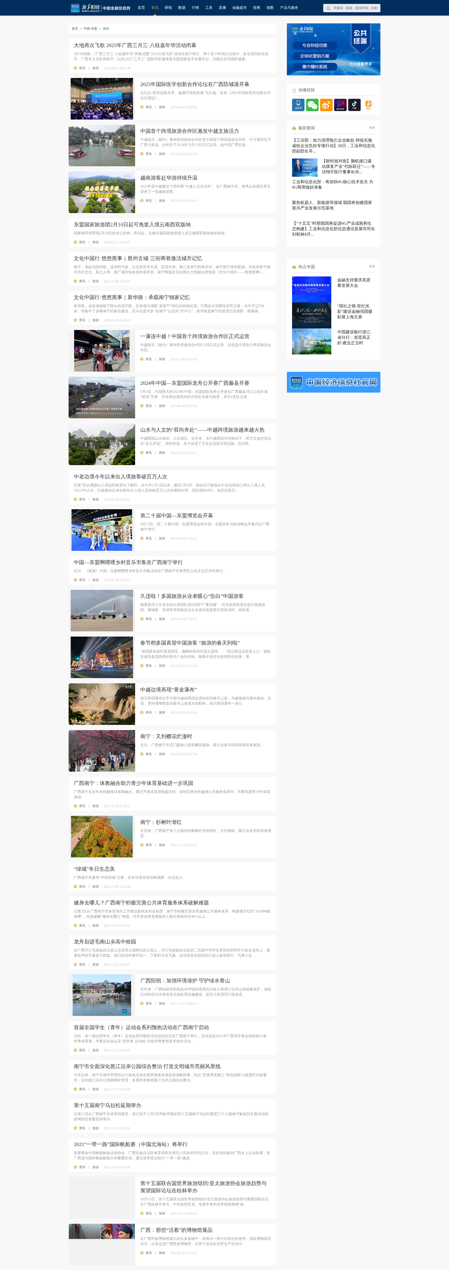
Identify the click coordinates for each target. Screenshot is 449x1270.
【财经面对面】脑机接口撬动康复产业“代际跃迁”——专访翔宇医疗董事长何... (348, 166)
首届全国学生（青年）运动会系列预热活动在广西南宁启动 (141, 1027)
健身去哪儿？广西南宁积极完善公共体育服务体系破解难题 (141, 902)
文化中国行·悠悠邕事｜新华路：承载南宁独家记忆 (132, 297)
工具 (209, 8)
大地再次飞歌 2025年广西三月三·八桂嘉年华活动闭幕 (135, 45)
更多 (372, 127)
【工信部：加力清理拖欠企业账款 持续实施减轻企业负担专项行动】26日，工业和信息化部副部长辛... (333, 145)
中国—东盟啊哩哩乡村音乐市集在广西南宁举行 (128, 562)
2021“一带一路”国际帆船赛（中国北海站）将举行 (131, 1144)
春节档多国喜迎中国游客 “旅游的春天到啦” (190, 643)
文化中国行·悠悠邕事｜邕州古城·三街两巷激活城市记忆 (138, 258)
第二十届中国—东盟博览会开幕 (176, 515)
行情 (195, 8)
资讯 (155, 8)
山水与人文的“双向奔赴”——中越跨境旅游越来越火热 (202, 430)
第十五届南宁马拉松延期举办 (107, 1105)
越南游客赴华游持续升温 (168, 178)
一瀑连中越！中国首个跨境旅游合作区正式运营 (194, 336)
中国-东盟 (90, 28)
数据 (182, 8)
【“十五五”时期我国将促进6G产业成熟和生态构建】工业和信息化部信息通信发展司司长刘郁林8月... (333, 228)
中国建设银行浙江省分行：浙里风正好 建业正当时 (354, 337)
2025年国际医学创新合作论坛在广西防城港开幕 (194, 84)
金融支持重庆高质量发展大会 (354, 283)
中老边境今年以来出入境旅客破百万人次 (120, 476)
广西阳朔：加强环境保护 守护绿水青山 (185, 980)
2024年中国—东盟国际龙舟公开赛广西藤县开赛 (194, 383)
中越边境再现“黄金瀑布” (168, 689)
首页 (141, 8)
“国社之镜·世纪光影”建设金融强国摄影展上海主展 (354, 311)
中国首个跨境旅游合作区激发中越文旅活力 (189, 131)
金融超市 (239, 8)
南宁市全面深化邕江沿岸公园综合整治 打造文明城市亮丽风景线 (147, 1066)
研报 (168, 8)
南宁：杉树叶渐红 (161, 822)
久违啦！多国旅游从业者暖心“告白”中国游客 (192, 596)
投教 (256, 8)
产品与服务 (289, 8)
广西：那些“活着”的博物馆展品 (176, 1230)
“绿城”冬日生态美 (94, 869)
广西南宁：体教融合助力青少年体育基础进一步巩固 (133, 783)
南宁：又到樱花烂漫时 (166, 736)
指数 (270, 8)
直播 (222, 8)
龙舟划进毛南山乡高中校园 (105, 941)
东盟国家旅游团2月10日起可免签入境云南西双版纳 (132, 224)
